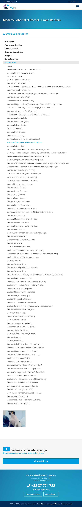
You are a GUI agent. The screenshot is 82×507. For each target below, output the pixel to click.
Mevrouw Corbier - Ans (15, 229)
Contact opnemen (33, 494)
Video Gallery (41, 461)
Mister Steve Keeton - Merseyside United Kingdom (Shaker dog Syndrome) (35, 274)
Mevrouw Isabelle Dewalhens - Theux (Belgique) (25, 344)
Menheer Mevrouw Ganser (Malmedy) (21, 327)
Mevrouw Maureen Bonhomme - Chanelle (22, 351)
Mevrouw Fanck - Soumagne (17, 191)
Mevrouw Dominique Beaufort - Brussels (22, 267)
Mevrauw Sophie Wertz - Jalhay (18, 80)
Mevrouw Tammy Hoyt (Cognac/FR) (20, 389)
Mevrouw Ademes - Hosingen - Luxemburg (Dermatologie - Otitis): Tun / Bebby (36, 153)
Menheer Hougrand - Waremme (19, 299)
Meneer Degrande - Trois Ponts (18, 90)
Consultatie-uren (11, 59)
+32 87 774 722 (43, 485)
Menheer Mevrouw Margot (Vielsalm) (21, 292)
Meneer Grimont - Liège (16, 135)
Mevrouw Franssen (14, 337)
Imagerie (8, 55)
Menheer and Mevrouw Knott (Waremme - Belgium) (26, 281)
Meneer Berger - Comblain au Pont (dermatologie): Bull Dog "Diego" (32, 167)
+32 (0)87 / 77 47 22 (11, 2)
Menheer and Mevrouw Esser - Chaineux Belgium (25, 285)
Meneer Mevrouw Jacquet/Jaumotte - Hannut (24, 69)
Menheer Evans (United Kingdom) (19, 288)
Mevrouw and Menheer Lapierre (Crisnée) (22, 386)
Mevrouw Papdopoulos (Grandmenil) (21, 170)
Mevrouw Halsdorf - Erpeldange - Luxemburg (24, 354)
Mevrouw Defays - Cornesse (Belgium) (21, 334)
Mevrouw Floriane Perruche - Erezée (20, 73)
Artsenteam (9, 41)
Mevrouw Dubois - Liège (16, 132)
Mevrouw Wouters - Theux (17, 264)
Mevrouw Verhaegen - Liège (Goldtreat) (21, 111)
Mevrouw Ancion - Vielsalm (17, 118)
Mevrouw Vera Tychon (15, 341)
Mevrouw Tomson (13, 261)
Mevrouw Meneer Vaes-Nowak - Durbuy (22, 219)
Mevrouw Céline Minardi (16, 313)
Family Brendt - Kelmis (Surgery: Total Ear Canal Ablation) (28, 114)
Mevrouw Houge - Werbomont (18, 201)
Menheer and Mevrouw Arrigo (18, 358)
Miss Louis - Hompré (14, 128)
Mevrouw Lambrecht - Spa (17, 215)
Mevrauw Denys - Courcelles (17, 198)
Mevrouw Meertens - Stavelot (18, 222)
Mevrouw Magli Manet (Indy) (17, 396)
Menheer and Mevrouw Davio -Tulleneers (22, 382)
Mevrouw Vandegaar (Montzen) (18, 247)
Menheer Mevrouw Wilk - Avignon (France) (23, 257)
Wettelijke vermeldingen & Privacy (48, 504)
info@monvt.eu (41, 489)
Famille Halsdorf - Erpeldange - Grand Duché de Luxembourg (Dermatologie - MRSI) (38, 87)
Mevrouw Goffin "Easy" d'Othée (18, 403)
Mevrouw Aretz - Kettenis (16, 187)
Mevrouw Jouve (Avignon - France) (19, 278)
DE (72, 2)
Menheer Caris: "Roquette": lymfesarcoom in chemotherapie (30, 306)
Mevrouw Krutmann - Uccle (17, 236)
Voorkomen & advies (13, 45)
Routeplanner (50, 494)
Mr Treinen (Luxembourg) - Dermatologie (22, 177)
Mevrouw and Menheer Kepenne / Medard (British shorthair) (30, 212)
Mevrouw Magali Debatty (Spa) (18, 295)
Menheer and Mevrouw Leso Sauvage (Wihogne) (25, 250)
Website (64, 504)
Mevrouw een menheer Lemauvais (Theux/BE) (24, 393)
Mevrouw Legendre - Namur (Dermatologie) (23, 139)
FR (69, 2)
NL (75, 2)
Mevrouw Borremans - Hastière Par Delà (22, 226)
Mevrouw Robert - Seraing (17, 125)
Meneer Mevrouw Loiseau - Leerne (20, 184)
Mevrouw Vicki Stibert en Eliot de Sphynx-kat (24, 368)
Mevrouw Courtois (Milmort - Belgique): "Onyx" (24, 365)
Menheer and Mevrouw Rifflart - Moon (21, 302)
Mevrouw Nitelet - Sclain (16, 83)
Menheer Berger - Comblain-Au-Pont (20, 240)
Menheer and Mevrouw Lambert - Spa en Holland (25, 347)
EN (77, 2)
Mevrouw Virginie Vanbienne (18, 330)
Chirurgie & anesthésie (14, 52)
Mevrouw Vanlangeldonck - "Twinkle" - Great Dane (26, 372)
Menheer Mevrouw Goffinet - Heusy (20, 101)
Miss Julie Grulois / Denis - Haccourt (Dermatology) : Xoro (28, 149)
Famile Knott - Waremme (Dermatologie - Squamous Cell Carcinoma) (32, 94)
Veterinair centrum (17, 34)
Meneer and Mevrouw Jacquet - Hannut (22, 208)
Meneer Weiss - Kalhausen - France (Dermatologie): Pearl (28, 156)
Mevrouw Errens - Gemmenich (18, 205)
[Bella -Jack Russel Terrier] (14, 418)
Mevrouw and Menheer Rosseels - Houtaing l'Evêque (27, 233)
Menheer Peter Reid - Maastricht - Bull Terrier (24, 400)
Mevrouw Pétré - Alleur (15, 146)
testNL (9, 66)
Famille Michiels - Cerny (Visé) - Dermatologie (24, 174)
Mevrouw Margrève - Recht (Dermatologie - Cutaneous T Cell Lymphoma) (34, 104)
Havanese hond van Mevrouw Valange (21, 316)
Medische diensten (12, 48)
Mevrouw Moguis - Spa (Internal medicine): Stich (25, 160)
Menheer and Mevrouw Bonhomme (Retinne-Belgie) (26, 379)
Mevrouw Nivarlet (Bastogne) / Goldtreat (22, 181)
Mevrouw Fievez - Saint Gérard (18, 97)
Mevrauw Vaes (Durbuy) (16, 194)
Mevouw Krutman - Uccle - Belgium (20, 323)
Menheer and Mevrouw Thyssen (19, 361)
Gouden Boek (10, 62)
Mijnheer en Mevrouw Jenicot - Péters (21, 375)
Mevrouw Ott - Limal (14, 243)
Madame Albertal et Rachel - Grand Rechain (24, 142)
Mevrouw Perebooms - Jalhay (18, 121)
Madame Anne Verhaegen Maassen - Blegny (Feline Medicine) (30, 107)
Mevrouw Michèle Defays (16, 320)
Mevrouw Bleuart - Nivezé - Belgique (20, 309)
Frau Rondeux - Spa (14, 76)
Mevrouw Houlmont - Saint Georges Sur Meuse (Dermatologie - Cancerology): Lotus (38, 163)
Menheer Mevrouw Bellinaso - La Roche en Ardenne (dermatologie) (32, 254)
